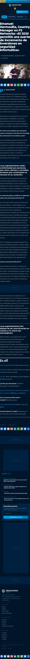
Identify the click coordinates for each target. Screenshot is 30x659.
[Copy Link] (21, 85)
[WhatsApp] (18, 85)
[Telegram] (25, 85)
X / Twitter (4, 633)
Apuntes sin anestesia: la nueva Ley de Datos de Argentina (15, 480)
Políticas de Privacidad (7, 626)
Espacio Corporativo (7, 613)
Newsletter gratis (23, 11)
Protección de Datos (10, 478)
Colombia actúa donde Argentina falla (15, 493)
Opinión (6, 491)
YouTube (4, 639)
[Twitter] (5, 85)
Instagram (4, 637)
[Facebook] (1, 85)
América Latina (11, 424)
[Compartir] (28, 85)
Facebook (4, 635)
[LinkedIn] (15, 85)
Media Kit (4, 622)
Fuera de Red (5, 611)
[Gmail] (11, 85)
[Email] (8, 85)
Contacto (4, 624)
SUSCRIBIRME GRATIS (16, 517)
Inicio (4, 16)
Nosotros (11, 16)
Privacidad (4, 648)
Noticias (20, 16)
